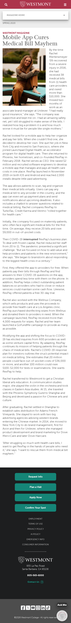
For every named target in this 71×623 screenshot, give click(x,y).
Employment (35, 519)
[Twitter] (28, 608)
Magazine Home (16, 15)
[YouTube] (33, 608)
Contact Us (33, 582)
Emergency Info (35, 540)
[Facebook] (23, 608)
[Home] (35, 4)
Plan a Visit (36, 487)
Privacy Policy (35, 529)
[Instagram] (38, 608)
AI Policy (35, 534)
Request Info (35, 477)
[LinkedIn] (43, 608)
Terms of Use (35, 524)
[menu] (65, 4)
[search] (6, 4)
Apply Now (35, 497)
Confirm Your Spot (35, 508)
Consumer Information (35, 545)
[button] (64, 15)
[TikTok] (48, 608)
